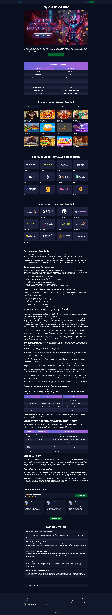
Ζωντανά (47, 106)
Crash (63, 106)
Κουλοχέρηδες (79, 106)
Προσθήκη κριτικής (81, 495)
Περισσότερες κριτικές (56, 518)
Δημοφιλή (30, 106)
